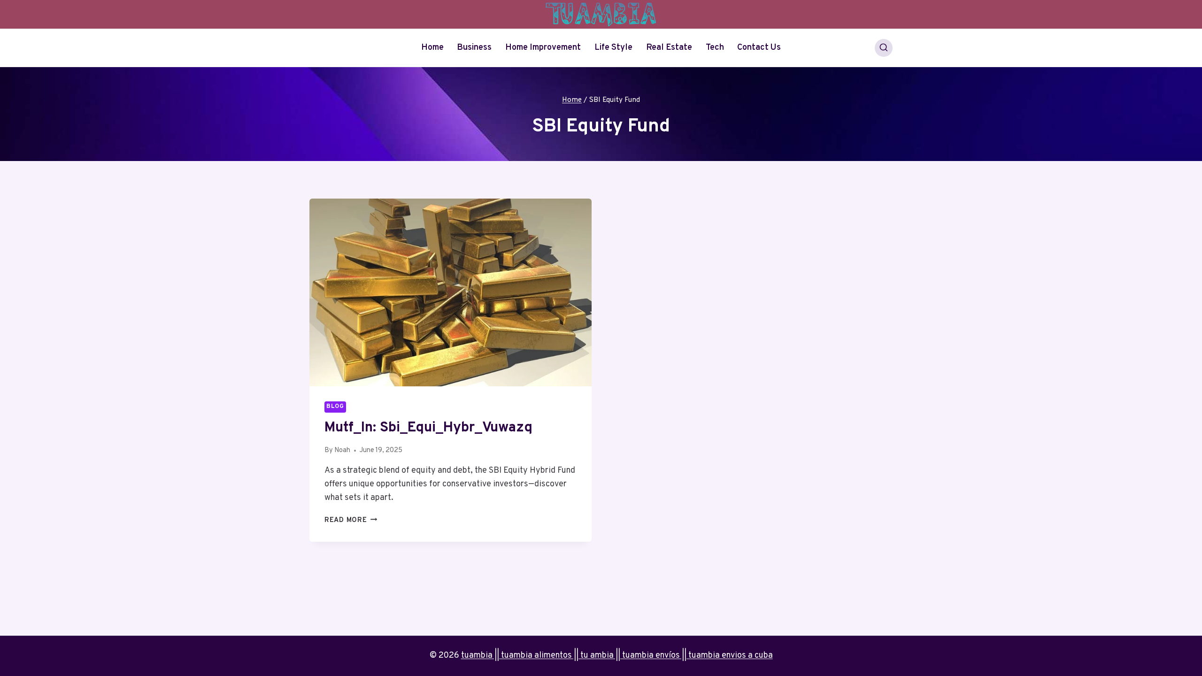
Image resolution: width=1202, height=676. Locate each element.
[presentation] (450, 293)
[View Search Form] (884, 48)
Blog (335, 406)
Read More (350, 520)
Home (432, 47)
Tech (715, 47)
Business (474, 47)
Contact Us (759, 47)
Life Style (613, 47)
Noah (342, 450)
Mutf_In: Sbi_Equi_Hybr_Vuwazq (428, 428)
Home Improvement (543, 47)
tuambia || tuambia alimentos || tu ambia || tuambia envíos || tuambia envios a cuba (617, 655)
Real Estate (669, 47)
